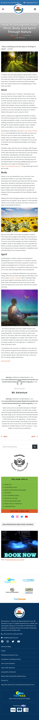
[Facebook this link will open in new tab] (12, 516)
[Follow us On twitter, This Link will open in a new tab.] (14, 642)
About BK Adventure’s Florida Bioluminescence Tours (17, 684)
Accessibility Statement (8, 672)
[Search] (34, 447)
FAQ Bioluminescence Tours (9, 655)
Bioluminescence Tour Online (15, 560)
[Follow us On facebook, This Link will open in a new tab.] (3, 642)
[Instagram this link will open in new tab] (17, 516)
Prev (5, 436)
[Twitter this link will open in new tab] (21, 516)
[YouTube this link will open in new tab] (26, 516)
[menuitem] (3, 9)
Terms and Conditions (8, 663)
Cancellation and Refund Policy (11, 659)
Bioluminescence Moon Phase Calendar (18, 524)
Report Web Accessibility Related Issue (13, 676)
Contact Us (4, 680)
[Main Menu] (35, 9)
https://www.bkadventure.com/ (11, 166)
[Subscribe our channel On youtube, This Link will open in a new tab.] (20, 642)
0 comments (27, 35)
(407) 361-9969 (15, 2)
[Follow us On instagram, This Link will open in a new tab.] (9, 642)
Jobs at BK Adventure (8, 668)
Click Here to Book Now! (19, 511)
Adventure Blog (6, 646)
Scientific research (15, 278)
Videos (3, 651)
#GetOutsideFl (5, 361)
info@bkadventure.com (32, 2)
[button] (4, 715)
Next (33, 436)
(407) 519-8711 (7, 2)
